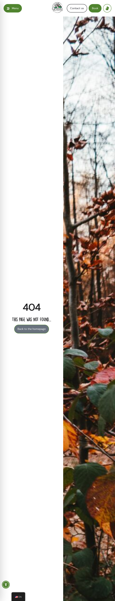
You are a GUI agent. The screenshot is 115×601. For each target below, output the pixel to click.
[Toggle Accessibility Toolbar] (5, 584)
